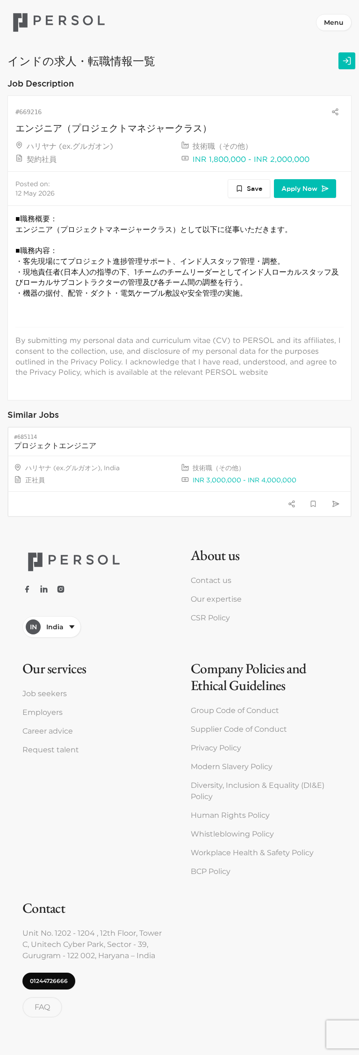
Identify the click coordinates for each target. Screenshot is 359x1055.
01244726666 (49, 980)
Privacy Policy (216, 747)
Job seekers (44, 693)
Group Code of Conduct (235, 710)
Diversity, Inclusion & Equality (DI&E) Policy (257, 791)
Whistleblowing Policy (232, 833)
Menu (334, 22)
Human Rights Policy (230, 815)
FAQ (42, 1007)
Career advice (47, 731)
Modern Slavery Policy (232, 766)
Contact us (211, 580)
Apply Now (299, 188)
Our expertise (216, 599)
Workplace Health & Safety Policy (252, 852)
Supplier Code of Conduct (239, 729)
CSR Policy (210, 617)
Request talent (50, 749)
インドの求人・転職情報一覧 (81, 60)
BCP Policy (210, 871)
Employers (42, 712)
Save (254, 188)
